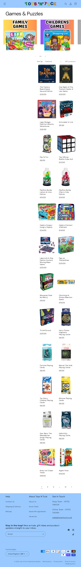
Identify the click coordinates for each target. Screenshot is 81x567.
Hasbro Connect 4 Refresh (65, 226)
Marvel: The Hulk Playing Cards (65, 366)
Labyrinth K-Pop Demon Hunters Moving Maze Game (46, 261)
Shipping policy (70, 564)
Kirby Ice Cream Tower (46, 472)
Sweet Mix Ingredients (37, 511)
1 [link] (41, 487)
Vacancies (33, 516)
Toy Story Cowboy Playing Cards (46, 400)
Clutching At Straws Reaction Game (65, 297)
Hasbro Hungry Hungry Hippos (46, 226)
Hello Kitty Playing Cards (64, 435)
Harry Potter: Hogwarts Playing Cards (64, 332)
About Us (32, 502)
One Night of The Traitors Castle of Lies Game (66, 89)
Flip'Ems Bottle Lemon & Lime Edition (46, 192)
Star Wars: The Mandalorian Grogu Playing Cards (46, 437)
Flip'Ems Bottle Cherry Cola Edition (65, 192)
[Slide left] (35, 56)
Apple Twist (64, 471)
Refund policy (47, 561)
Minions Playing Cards (65, 399)
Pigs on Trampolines (64, 259)
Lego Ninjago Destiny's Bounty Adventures (47, 124)
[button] (4, 3)
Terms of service (70, 561)
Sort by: (40, 61)
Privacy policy (58, 561)
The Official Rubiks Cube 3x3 (66, 158)
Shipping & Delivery (13, 507)
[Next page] (71, 486)
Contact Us (10, 502)
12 (65, 487)
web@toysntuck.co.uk (62, 517)
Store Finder (34, 507)
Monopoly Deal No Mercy (46, 296)
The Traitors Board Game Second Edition (46, 89)
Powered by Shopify (34, 561)
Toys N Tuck (23, 561)
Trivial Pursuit (45, 330)
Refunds (9, 511)
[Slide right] (45, 56)
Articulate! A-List (66, 122)
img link (20, 21)
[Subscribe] (42, 534)
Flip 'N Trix (44, 157)
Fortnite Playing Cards (46, 366)
